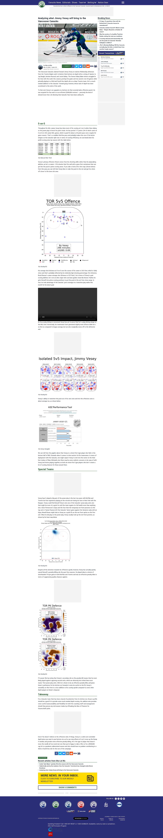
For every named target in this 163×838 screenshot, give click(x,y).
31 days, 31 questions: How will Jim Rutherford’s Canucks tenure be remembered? (109, 23)
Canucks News (55, 2)
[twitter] (76, 66)
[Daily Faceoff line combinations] (91, 66)
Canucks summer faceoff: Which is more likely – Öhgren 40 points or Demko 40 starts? (111, 30)
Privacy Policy (102, 819)
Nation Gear (103, 2)
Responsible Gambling (122, 819)
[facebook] (73, 66)
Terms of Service (110, 819)
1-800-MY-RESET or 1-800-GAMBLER (76, 824)
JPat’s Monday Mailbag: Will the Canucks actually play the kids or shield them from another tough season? (112, 47)
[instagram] (118, 799)
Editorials (66, 2)
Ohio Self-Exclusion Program (57, 826)
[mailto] (84, 66)
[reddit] (88, 66)
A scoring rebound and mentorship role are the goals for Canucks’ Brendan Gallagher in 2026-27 (111, 41)
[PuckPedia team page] (95, 66)
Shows (74, 2)
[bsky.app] (80, 66)
